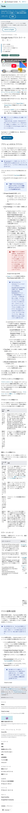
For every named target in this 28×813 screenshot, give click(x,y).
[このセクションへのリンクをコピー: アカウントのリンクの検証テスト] (25, 379)
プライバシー (10, 806)
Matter (3, 704)
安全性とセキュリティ (6, 749)
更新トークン (12, 394)
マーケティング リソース (7, 771)
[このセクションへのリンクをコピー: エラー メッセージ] (15, 533)
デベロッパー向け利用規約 (7, 781)
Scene (8, 276)
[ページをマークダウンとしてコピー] (7, 40)
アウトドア (3, 762)
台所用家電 (3, 757)
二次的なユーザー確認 (18, 117)
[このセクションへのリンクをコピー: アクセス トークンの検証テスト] (19, 400)
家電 (2, 754)
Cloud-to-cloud (5, 711)
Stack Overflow (5, 797)
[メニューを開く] (2, 2)
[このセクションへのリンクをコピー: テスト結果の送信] (17, 611)
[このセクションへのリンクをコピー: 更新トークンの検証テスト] (17, 452)
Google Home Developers (6, 34)
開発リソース (4, 774)
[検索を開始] (20, 2)
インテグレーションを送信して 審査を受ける (17, 676)
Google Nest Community (7, 799)
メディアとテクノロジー (7, 752)
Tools (3, 6)
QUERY (12, 109)
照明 (2, 744)
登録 (12, 16)
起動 (7, 138)
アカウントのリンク (6, 382)
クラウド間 (5, 55)
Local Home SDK (14, 55)
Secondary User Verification (18, 287)
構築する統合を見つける (7, 721)
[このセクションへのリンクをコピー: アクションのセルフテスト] (24, 144)
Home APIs (4, 732)
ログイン (24, 1)
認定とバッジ (4, 769)
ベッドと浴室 (4, 760)
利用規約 (3, 806)
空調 (2, 746)
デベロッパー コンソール (7, 790)
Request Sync (7, 105)
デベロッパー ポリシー (6, 784)
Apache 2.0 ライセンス (18, 690)
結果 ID (8, 661)
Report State (19, 103)
